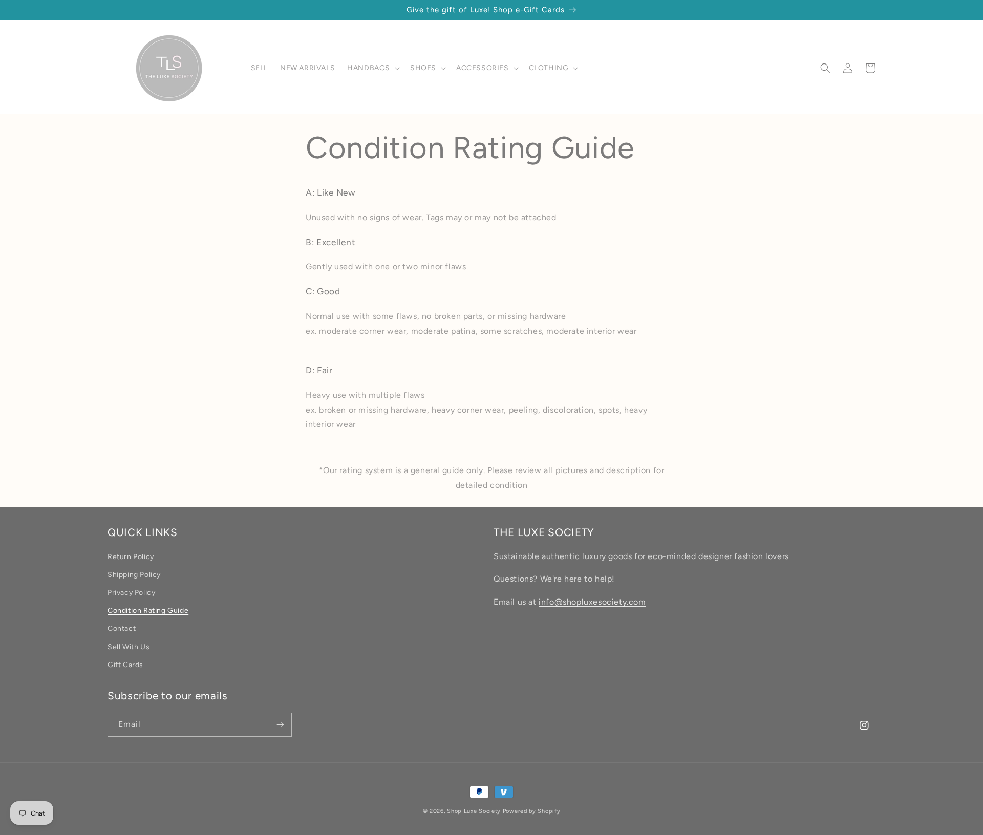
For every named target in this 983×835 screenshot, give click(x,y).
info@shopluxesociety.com (592, 602)
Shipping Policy (134, 574)
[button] (372, 68)
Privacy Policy (131, 592)
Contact (122, 629)
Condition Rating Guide (148, 610)
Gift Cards (125, 664)
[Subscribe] (280, 725)
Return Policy (131, 556)
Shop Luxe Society (474, 811)
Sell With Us (128, 647)
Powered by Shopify (532, 811)
